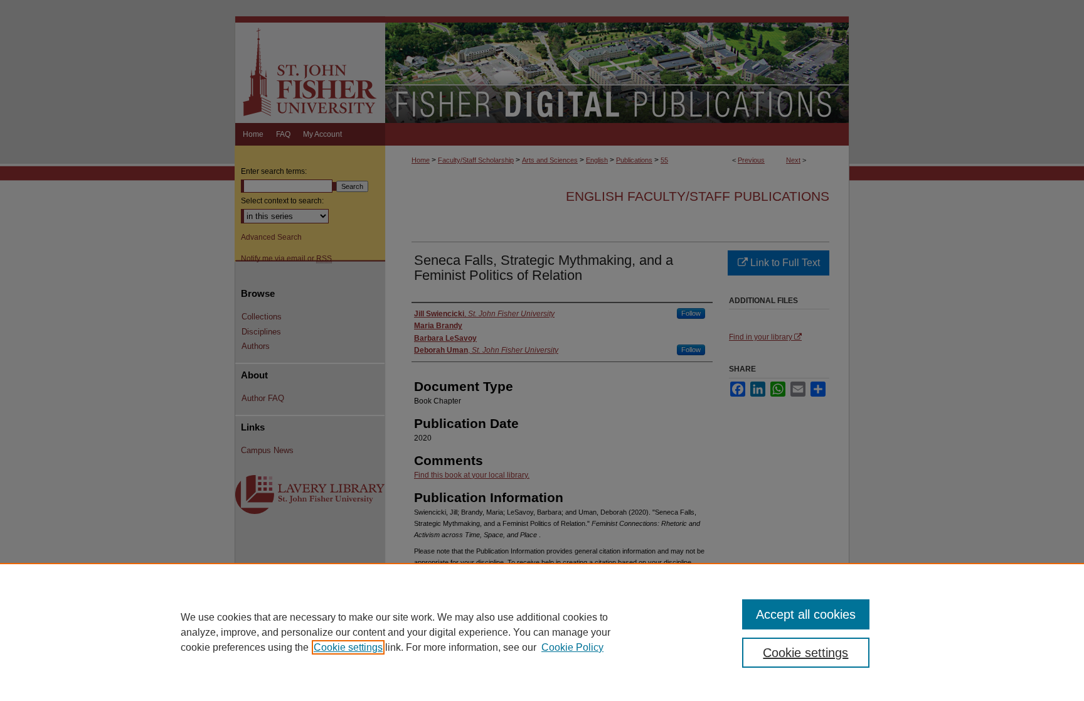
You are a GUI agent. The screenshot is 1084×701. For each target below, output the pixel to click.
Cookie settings (348, 647)
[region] (542, 632)
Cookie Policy (572, 647)
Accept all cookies (806, 614)
